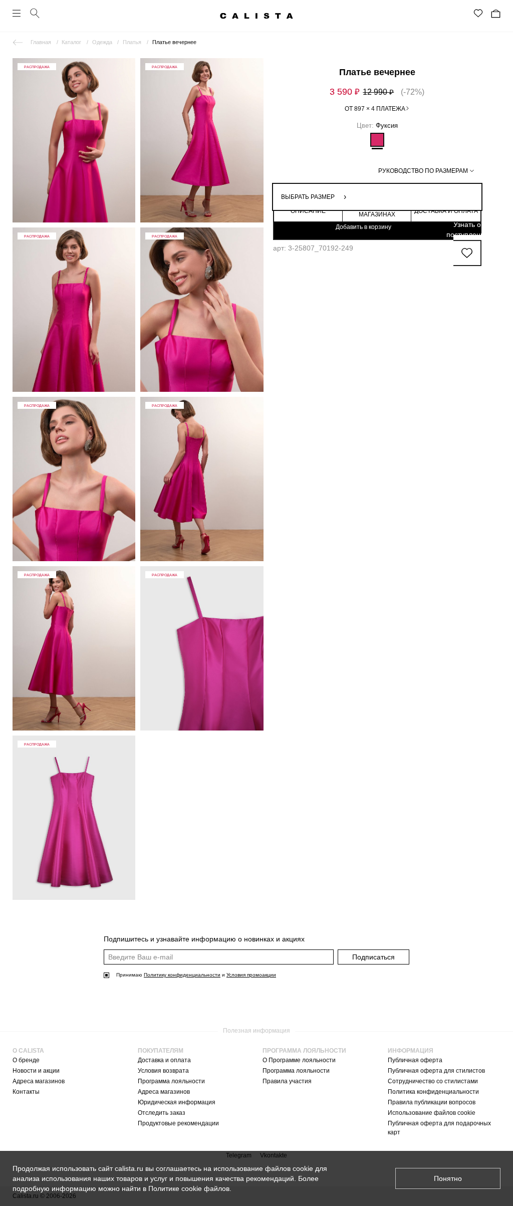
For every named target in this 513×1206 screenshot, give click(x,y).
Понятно (448, 1178)
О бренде (26, 1060)
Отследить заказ (161, 1112)
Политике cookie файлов (188, 1188)
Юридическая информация (176, 1102)
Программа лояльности (171, 1081)
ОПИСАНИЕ (308, 210)
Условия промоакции (251, 975)
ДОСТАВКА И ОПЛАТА (446, 210)
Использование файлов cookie (431, 1112)
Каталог (71, 42)
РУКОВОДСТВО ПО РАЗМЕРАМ (423, 170)
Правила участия (287, 1081)
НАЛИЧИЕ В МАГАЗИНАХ (377, 211)
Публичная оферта (415, 1060)
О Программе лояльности (299, 1060)
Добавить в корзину (363, 226)
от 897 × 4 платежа (375, 109)
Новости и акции (36, 1070)
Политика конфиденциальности (433, 1091)
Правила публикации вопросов (431, 1102)
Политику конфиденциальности (182, 975)
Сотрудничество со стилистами (433, 1081)
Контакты (26, 1091)
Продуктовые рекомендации (178, 1123)
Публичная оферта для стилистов (436, 1070)
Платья (132, 42)
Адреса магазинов (39, 1081)
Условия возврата (163, 1070)
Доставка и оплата (164, 1060)
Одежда (102, 42)
